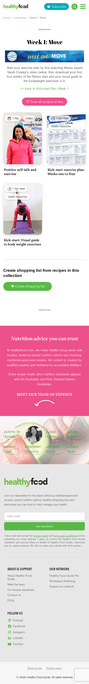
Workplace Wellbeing (62, 581)
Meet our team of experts (44, 394)
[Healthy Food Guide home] (26, 482)
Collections (20, 17)
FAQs (10, 600)
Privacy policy (54, 668)
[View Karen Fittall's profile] (13, 449)
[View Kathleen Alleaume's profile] (34, 449)
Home (6, 17)
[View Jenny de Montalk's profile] (13, 434)
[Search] (74, 7)
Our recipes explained (20, 590)
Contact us (14, 595)
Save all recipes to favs (46, 102)
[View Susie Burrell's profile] (76, 434)
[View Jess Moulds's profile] (55, 434)
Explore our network (61, 586)
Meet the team (16, 584)
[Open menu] (83, 6)
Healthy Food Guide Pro (64, 576)
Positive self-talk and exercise (20, 171)
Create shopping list (29, 286)
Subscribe (59, 7)
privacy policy (41, 535)
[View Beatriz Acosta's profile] (55, 449)
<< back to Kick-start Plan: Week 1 (44, 89)
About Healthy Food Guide (19, 577)
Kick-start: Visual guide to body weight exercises (22, 242)
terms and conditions (65, 535)
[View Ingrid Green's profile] (76, 449)
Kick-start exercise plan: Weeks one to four (66, 171)
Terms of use (34, 668)
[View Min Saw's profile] (34, 434)
